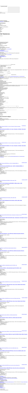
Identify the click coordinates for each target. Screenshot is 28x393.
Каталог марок (2, 382)
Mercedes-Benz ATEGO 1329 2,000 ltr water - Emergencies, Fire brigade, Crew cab (13, 217)
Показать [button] (5, 54)
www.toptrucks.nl (2, 50)
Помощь (3, 379)
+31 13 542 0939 (9, 54)
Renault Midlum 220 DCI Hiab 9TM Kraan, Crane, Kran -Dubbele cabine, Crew (13, 350)
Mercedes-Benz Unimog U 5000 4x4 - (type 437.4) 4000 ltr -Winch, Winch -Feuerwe (13, 334)
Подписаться (2, 155)
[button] (14, 16)
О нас (1, 379)
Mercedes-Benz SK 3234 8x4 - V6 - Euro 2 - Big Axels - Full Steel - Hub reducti (13, 145)
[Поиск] (14, 10)
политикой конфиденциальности (14, 76)
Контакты (5, 379)
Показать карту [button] (13, 64)
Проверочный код (13, 74)
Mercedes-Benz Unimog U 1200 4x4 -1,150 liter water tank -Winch (11, 317)
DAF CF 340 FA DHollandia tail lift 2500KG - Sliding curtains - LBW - (11, 183)
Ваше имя (9, 67)
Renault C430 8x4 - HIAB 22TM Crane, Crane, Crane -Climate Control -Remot (12, 284)
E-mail (9, 71)
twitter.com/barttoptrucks (3, 56)
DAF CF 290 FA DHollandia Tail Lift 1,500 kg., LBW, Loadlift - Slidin (11, 200)
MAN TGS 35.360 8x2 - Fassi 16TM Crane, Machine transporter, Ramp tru (12, 233)
